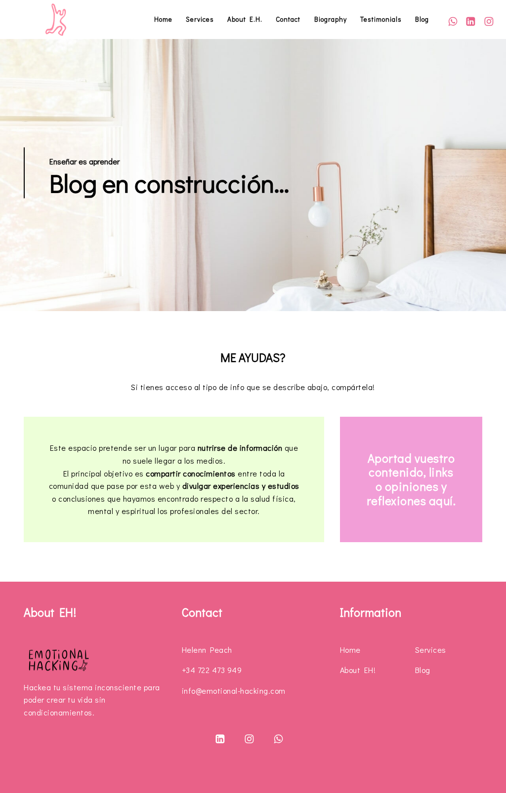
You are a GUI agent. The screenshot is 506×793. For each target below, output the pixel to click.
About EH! (358, 670)
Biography (330, 19)
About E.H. (244, 19)
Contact (288, 19)
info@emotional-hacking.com (234, 690)
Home (163, 19)
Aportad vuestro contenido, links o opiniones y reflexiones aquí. (411, 479)
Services (200, 19)
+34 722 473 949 (212, 670)
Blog (422, 19)
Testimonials (381, 19)
